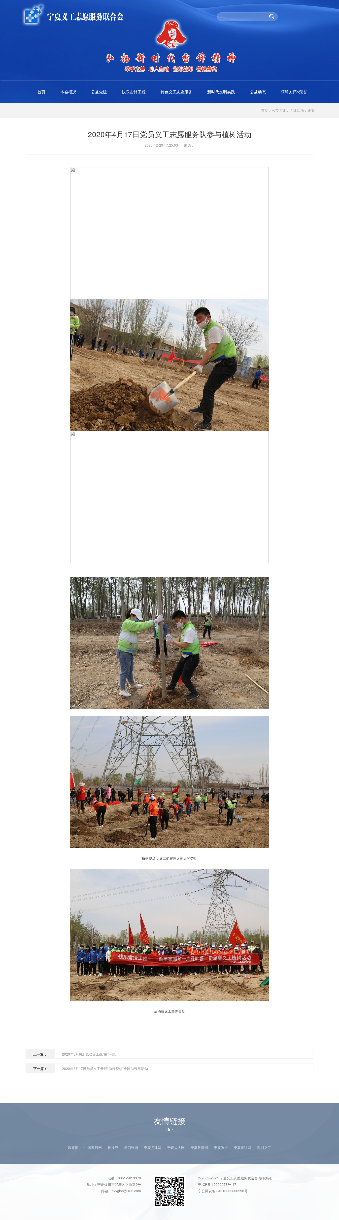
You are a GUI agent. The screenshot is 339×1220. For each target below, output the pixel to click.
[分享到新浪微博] (308, 160)
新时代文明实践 (221, 92)
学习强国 (131, 1147)
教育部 (73, 1147)
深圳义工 (264, 1147)
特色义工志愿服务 (176, 92)
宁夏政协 (221, 1147)
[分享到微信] (299, 160)
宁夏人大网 (176, 1147)
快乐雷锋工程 (134, 92)
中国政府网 (93, 1147)
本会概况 (68, 92)
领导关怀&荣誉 (294, 92)
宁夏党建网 (152, 1147)
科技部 (113, 1147)
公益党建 (99, 92)
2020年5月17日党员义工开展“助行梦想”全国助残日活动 (105, 1068)
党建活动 (297, 110)
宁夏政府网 (199, 1147)
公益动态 (258, 92)
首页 (41, 92)
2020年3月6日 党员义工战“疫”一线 (89, 1054)
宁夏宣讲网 (242, 1147)
